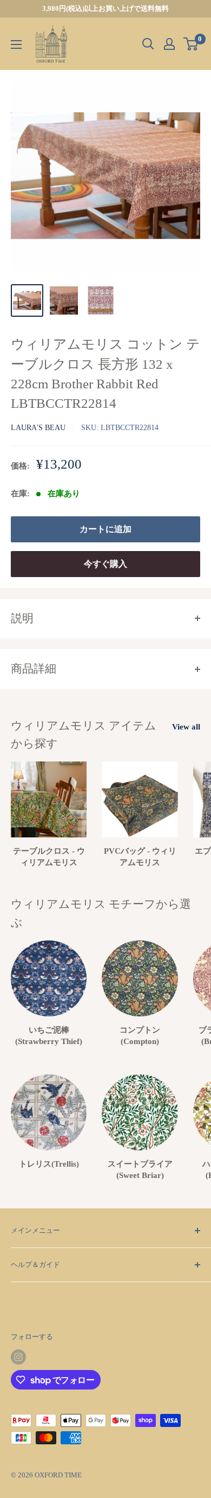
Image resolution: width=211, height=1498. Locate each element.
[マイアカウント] (169, 44)
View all (186, 726)
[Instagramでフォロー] (18, 1357)
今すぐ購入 (105, 563)
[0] (191, 43)
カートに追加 (105, 529)
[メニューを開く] (16, 44)
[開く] (148, 44)
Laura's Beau (38, 428)
